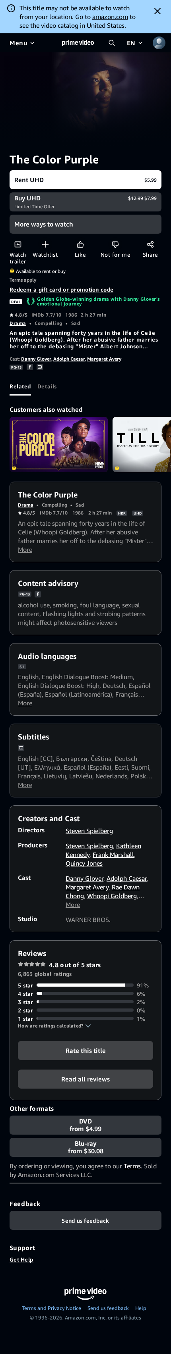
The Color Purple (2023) (59, 444)
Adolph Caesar (69, 359)
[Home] (78, 43)
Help (140, 1308)
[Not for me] (115, 244)
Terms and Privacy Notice (51, 1308)
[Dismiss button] (157, 11)
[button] (54, 1026)
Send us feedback (108, 1308)
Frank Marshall (113, 854)
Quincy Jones (84, 863)
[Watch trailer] (18, 244)
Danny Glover (36, 359)
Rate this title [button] (86, 1050)
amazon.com (110, 17)
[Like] (80, 244)
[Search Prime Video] (111, 43)
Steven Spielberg (89, 831)
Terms (132, 1166)
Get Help (21, 1259)
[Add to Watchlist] (45, 244)
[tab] (20, 386)
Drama (18, 323)
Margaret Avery (104, 359)
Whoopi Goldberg (112, 896)
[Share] (150, 244)
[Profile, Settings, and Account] (159, 43)
